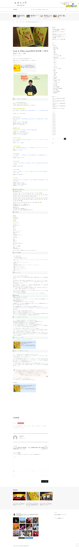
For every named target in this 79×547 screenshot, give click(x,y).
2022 (53, 118)
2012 (53, 133)
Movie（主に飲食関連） (56, 91)
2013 (53, 131)
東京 (54, 49)
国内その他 (55, 54)
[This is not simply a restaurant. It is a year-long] (16, 520)
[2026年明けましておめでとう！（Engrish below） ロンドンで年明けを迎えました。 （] (23, 527)
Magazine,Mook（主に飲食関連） (58, 88)
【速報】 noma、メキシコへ (57, 108)
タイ (54, 65)
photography (39, 9)
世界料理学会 (55, 92)
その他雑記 (55, 78)
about (36, 9)
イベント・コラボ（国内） (58, 55)
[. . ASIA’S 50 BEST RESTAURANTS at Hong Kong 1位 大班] (29, 520)
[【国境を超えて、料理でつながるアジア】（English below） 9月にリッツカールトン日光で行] (36, 527)
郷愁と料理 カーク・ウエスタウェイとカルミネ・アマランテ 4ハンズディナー (48, 16)
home (32, 9)
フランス (55, 61)
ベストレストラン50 (57, 82)
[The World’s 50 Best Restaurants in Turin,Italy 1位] (16, 533)
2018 (53, 124)
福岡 (54, 51)
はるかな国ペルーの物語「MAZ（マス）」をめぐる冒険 (61, 16)
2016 (53, 127)
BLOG (53, 44)
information (43, 9)
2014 (53, 130)
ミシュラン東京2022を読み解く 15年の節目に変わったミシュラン (21, 447)
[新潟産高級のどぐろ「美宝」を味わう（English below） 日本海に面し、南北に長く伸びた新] (23, 533)
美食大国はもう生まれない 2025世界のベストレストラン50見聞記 (21, 16)
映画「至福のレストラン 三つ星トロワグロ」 (35, 15)
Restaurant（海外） (56, 57)
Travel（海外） (55, 85)
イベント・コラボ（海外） (58, 68)
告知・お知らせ (55, 47)
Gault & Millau (15, 48)
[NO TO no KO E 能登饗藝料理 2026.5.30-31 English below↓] (23, 520)
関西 (54, 52)
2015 (53, 128)
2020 (53, 121)
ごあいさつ (55, 45)
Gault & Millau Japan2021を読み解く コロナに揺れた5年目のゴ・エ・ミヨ (32, 505)
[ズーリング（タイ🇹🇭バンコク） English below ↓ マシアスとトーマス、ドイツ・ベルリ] (36, 520)
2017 (53, 125)
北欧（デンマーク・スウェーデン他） (59, 58)
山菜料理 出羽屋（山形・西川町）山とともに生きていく (39, 447)
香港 (54, 62)
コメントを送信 (44, 481)
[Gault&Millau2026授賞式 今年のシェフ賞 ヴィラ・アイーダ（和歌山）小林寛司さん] (16, 527)
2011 (53, 134)
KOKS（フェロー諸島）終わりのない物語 (59, 98)
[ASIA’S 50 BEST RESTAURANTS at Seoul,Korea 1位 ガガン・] (36, 533)
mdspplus (14, 55)
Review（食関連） (55, 89)
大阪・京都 (55, 72)
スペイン (55, 59)
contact (47, 9)
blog (34, 9)
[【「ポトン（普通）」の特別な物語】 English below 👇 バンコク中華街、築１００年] (29, 527)
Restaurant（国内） (56, 48)
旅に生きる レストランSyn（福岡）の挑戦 (59, 39)
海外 (54, 75)
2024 (53, 115)
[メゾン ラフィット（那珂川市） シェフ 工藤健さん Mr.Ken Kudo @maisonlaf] (29, 533)
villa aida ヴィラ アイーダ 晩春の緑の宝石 (59, 103)
